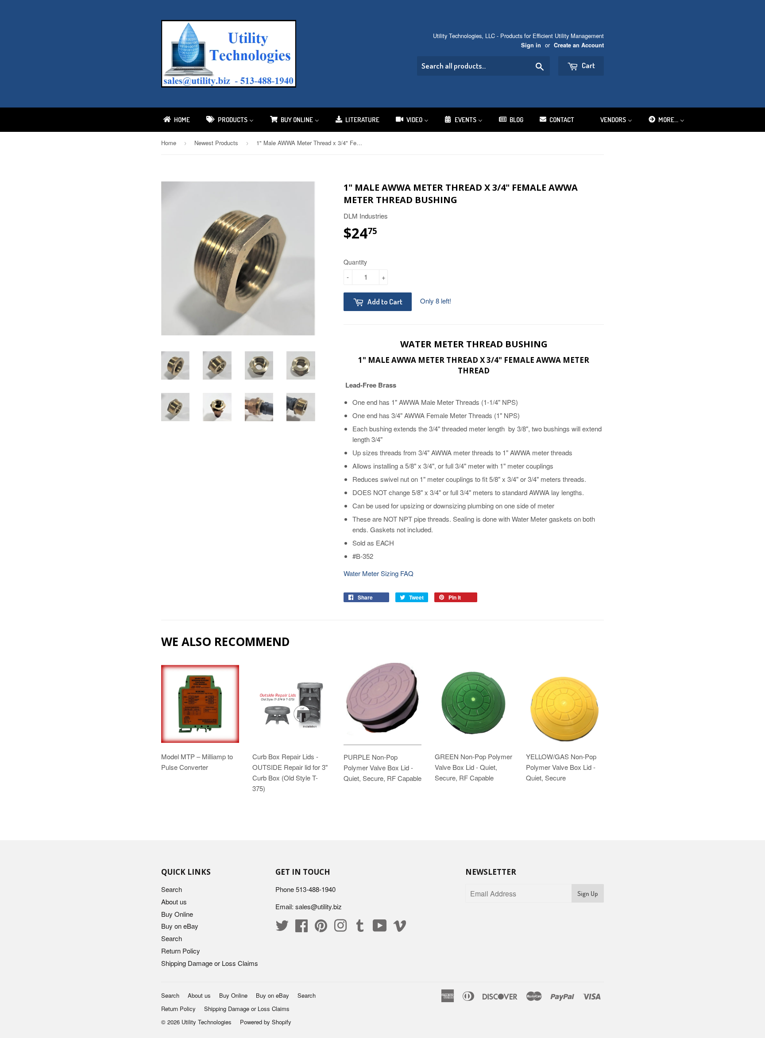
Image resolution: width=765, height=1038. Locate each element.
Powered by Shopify (265, 1022)
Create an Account (579, 45)
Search (171, 889)
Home (168, 142)
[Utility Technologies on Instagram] (340, 928)
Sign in (531, 45)
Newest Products (216, 142)
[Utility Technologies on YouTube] (380, 928)
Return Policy (180, 950)
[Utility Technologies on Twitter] (282, 928)
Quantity (355, 262)
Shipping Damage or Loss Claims (209, 963)
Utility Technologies (207, 1022)
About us (174, 901)
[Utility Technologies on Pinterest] (321, 928)
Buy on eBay (179, 925)
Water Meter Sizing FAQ (378, 573)
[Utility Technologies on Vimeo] (399, 928)
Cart (587, 65)
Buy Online (177, 914)
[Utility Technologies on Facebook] (301, 928)
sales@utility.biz (318, 906)
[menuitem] (176, 120)
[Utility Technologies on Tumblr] (360, 928)
